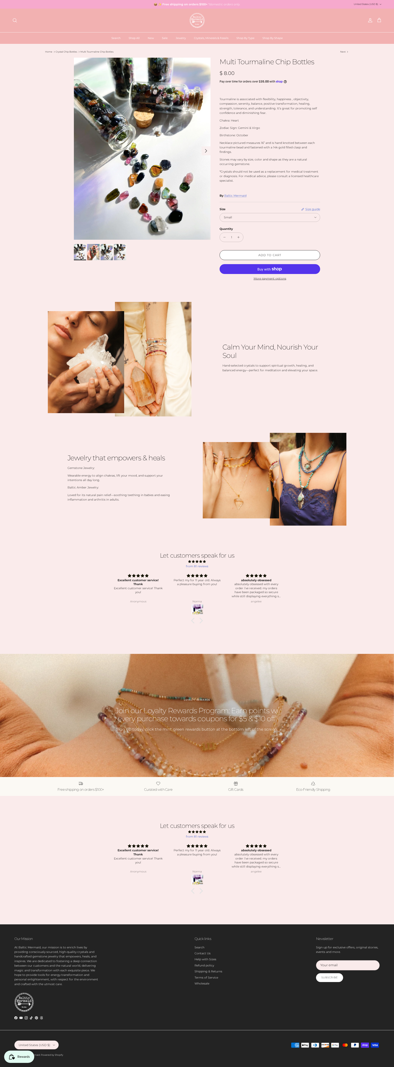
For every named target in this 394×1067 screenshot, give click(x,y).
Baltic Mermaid (235, 195)
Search (116, 38)
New (151, 38)
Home (48, 51)
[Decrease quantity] (223, 237)
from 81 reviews (197, 566)
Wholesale (202, 983)
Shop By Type (245, 38)
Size (223, 209)
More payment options (270, 278)
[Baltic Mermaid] (197, 20)
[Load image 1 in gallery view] (142, 149)
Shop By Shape (272, 38)
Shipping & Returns (208, 971)
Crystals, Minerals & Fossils (211, 38)
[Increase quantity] (239, 237)
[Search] (14, 20)
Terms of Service (206, 977)
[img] (197, 561)
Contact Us (203, 953)
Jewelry (181, 38)
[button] (194, 620)
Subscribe (329, 977)
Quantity (226, 229)
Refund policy (204, 965)
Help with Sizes (205, 959)
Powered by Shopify (52, 1054)
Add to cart (269, 255)
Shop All (134, 38)
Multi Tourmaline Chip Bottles (96, 51)
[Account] (369, 20)
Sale (165, 38)
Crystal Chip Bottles (66, 51)
